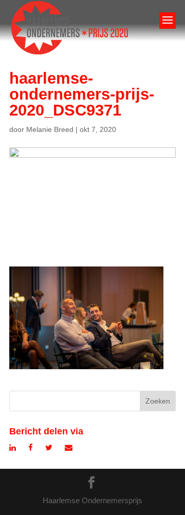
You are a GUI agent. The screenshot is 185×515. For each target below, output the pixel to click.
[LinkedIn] (12, 447)
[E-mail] (68, 447)
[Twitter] (48, 447)
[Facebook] (30, 447)
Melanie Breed (49, 129)
